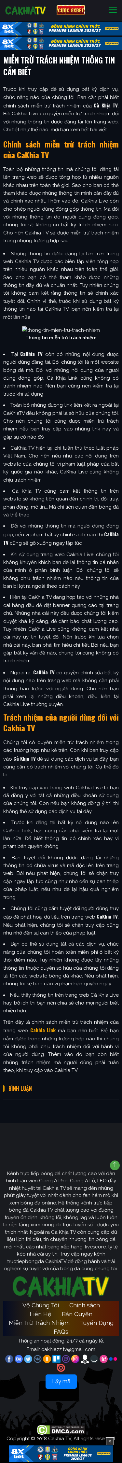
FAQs (61, 1331)
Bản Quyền (77, 1314)
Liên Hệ (40, 1314)
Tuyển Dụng (97, 1322)
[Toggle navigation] (113, 10)
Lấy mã (61, 1381)
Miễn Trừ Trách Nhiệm (39, 1322)
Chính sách (84, 1305)
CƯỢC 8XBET (71, 10)
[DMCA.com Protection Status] (61, 1429)
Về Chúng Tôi (40, 1305)
